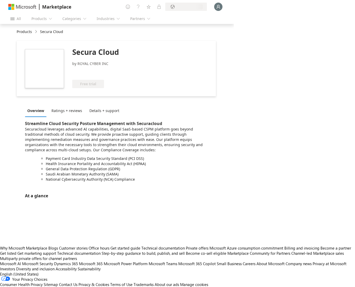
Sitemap (51, 284)
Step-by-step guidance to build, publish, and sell (143, 253)
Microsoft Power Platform (126, 263)
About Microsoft (271, 263)
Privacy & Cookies (93, 284)
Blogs (53, 248)
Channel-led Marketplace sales (317, 253)
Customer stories (73, 248)
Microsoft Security (37, 263)
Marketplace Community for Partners (258, 253)
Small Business (229, 263)
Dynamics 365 (66, 263)
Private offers (197, 248)
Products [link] (24, 31)
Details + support (104, 110)
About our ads (167, 284)
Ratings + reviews (66, 110)
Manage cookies (194, 284)
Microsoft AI (10, 263)
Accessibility (66, 268)
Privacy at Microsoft (329, 263)
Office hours (99, 248)
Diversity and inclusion (35, 268)
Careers (249, 263)
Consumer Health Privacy (21, 284)
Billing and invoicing (301, 248)
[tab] (37, 110)
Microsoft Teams (163, 263)
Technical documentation (163, 248)
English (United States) (19, 274)
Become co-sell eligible (206, 253)
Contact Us (68, 284)
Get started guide (125, 248)
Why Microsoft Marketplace (23, 248)
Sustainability (89, 268)
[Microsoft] (22, 7)
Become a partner (335, 248)
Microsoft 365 (91, 263)
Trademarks (144, 284)
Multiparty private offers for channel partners (38, 258)
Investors (7, 268)
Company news (299, 263)
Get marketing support (36, 253)
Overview (35, 110)
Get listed (8, 253)
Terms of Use (121, 284)
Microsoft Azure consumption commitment (246, 248)
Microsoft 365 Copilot (197, 263)
